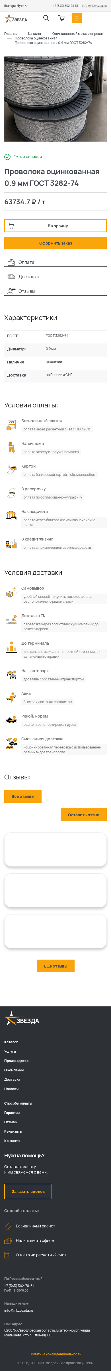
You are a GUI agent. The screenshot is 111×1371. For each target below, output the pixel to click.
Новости (11, 1088)
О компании (14, 1070)
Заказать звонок (28, 1191)
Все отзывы (23, 796)
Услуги (10, 1051)
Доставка (12, 1079)
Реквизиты (13, 1131)
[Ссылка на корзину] (61, 18)
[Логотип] (15, 18)
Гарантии (12, 1112)
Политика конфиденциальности (55, 1354)
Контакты (12, 1140)
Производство (16, 1060)
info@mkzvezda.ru (94, 6)
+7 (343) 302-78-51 (65, 6)
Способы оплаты (18, 1103)
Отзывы (10, 1122)
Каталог (11, 1042)
